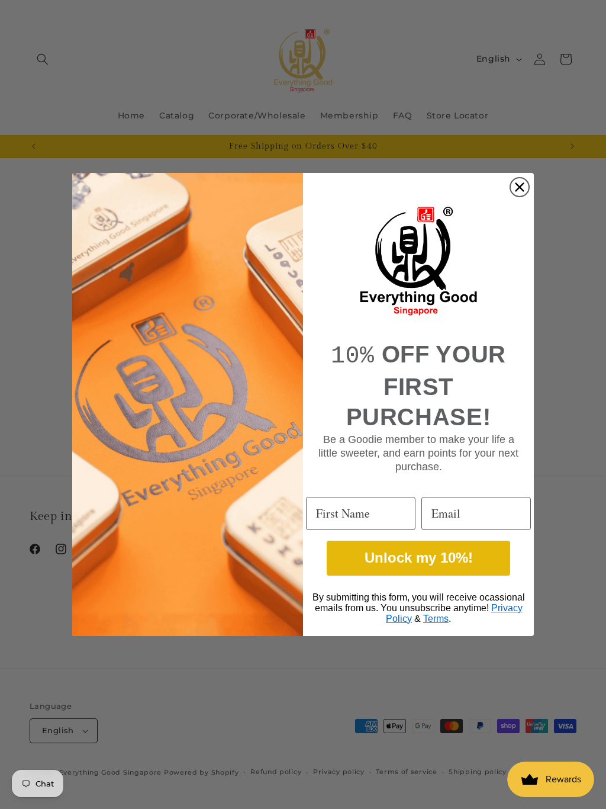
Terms (436, 619)
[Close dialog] (519, 187)
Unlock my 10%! (419, 558)
